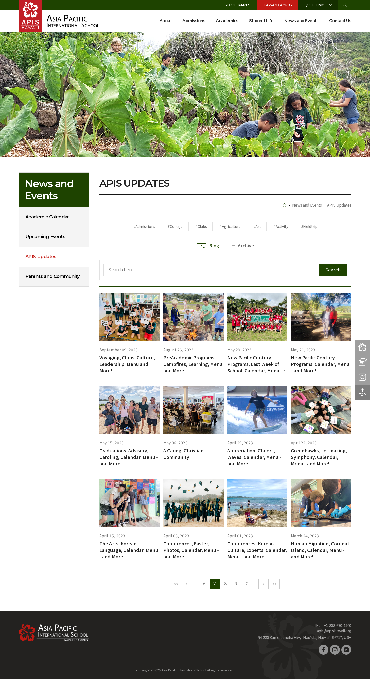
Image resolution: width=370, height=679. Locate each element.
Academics (227, 20)
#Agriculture (230, 226)
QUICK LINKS (315, 5)
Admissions (193, 20)
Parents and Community (52, 276)
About (166, 20)
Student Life (261, 20)
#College (175, 226)
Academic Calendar (47, 217)
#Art (257, 226)
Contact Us (340, 20)
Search (333, 269)
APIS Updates (40, 256)
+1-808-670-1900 (337, 625)
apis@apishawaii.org (334, 630)
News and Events (301, 20)
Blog (214, 245)
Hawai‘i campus (278, 5)
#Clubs (201, 226)
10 (246, 583)
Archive (246, 245)
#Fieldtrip (309, 226)
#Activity (281, 226)
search (344, 5)
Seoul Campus (237, 5)
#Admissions (144, 226)
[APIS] (30, 15)
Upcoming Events (45, 236)
